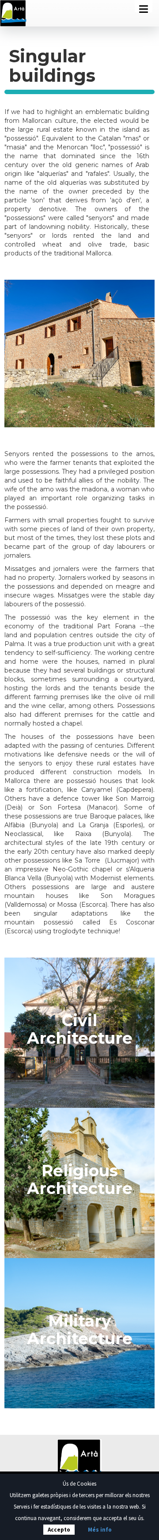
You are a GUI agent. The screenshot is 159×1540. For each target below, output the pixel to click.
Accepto (59, 1529)
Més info (100, 1529)
